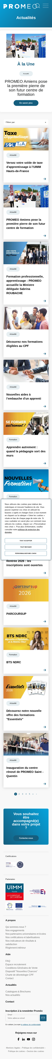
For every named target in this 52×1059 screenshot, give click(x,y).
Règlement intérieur (15, 947)
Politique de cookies (16, 1051)
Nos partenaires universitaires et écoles (25, 934)
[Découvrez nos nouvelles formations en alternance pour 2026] (26, 496)
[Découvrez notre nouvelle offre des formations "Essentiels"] (26, 703)
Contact (9, 978)
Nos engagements (14, 930)
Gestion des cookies (35, 1051)
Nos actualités (12, 995)
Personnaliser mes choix (25, 553)
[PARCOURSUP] (26, 602)
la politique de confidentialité (31, 1024)
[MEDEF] (37, 892)
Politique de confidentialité (33, 1048)
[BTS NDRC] (26, 650)
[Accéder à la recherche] (37, 6)
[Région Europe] (14, 906)
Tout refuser (25, 547)
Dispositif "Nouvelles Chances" (21, 971)
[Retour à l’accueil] (20, 7)
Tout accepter (26, 540)
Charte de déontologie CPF (19, 975)
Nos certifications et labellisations (22, 937)
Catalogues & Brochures (18, 991)
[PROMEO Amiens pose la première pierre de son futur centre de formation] (26, 71)
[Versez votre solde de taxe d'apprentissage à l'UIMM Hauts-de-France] (26, 155)
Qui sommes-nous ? (15, 927)
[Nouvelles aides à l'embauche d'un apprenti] (26, 385)
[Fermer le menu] (46, 6)
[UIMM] (14, 891)
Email (10, 1015)
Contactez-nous (26, 838)
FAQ (7, 961)
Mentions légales (13, 1048)
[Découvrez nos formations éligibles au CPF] (26, 332)
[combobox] (26, 122)
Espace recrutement (15, 964)
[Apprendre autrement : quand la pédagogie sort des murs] (26, 439)
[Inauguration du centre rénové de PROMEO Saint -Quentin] (26, 760)
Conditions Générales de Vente (21, 968)
